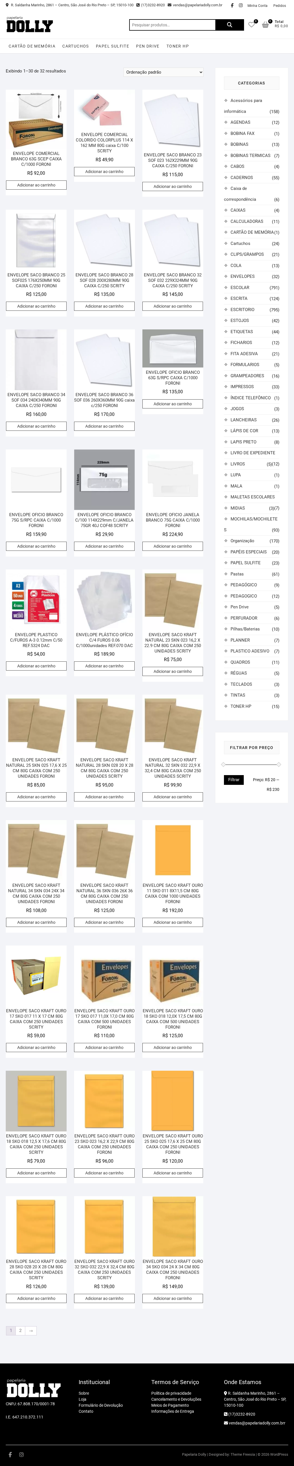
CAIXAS (238, 210)
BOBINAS (239, 144)
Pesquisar (229, 25)
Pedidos (279, 6)
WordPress (279, 1454)
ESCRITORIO (242, 309)
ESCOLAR (240, 287)
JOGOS (237, 408)
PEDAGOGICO (244, 596)
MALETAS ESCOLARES (253, 497)
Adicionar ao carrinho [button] (36, 185)
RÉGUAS (239, 673)
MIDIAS (238, 508)
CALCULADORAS (247, 221)
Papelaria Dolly (194, 1454)
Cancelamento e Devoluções (176, 1399)
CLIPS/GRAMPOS (247, 254)
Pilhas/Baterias (245, 629)
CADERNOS (242, 177)
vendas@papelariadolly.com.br (197, 5)
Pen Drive (148, 46)
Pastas (237, 574)
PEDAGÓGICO (244, 584)
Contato (86, 1411)
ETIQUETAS (242, 331)
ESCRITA (239, 298)
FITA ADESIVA (244, 353)
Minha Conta (257, 6)
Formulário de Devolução (101, 1405)
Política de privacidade (171, 1393)
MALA (236, 486)
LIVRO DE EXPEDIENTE (253, 452)
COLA (236, 265)
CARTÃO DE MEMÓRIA (32, 46)
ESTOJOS (240, 320)
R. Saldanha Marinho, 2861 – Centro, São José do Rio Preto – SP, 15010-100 (72, 5)
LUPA (236, 474)
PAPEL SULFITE (112, 46)
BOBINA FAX (242, 133)
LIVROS (238, 464)
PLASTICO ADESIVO (250, 651)
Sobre (84, 1393)
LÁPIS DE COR (244, 430)
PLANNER (240, 640)
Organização (242, 540)
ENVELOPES (243, 276)
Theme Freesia (243, 1454)
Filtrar (233, 779)
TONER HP (178, 46)
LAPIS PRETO (243, 442)
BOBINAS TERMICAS (250, 155)
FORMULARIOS (245, 364)
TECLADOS (241, 684)
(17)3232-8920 (153, 5)
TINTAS (238, 695)
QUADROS (240, 662)
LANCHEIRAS (244, 419)
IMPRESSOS (242, 386)
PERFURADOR (244, 618)
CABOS (237, 166)
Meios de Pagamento (170, 1405)
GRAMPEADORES (247, 375)
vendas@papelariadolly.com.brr (256, 1423)
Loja (82, 1399)
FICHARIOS (241, 342)
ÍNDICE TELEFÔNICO (251, 397)
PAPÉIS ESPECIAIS (249, 552)
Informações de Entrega (172, 1411)
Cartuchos (75, 46)
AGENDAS (240, 122)
